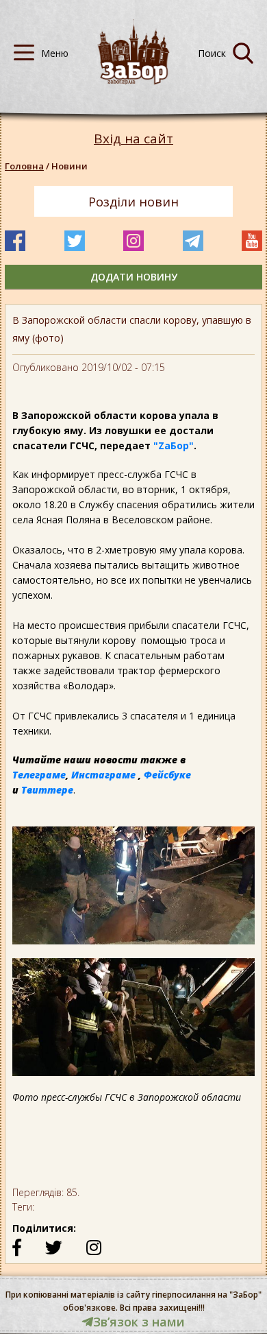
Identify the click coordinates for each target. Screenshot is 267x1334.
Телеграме (39, 774)
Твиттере (47, 789)
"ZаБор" (173, 445)
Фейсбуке (167, 774)
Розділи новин (133, 201)
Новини (69, 166)
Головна (24, 166)
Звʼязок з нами (139, 1321)
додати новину (133, 276)
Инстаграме (103, 774)
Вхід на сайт (133, 139)
